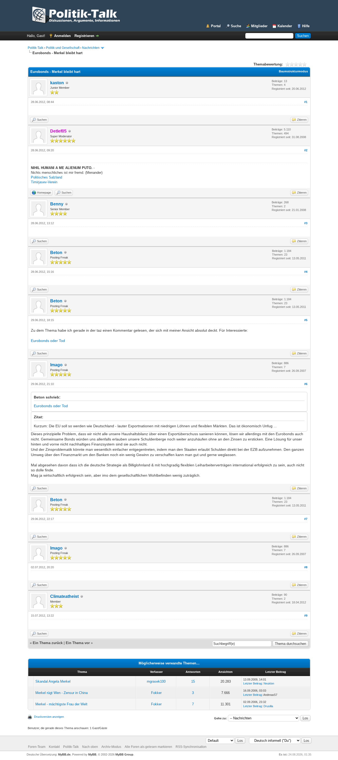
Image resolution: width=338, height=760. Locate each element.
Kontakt (54, 747)
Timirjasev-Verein (44, 182)
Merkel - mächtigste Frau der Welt (61, 704)
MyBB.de (64, 754)
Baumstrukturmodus (293, 71)
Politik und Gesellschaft (62, 48)
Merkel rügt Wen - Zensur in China (61, 693)
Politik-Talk (35, 48)
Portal (216, 26)
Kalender (285, 26)
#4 (305, 271)
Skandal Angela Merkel (53, 681)
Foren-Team (36, 747)
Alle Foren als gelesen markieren (148, 747)
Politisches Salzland (46, 177)
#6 (305, 384)
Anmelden (62, 36)
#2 (305, 150)
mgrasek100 (156, 681)
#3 (305, 223)
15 (193, 681)
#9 (305, 615)
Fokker (156, 693)
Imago (56, 365)
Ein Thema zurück (48, 643)
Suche (236, 26)
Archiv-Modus (111, 747)
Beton (56, 252)
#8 (305, 567)
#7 (305, 518)
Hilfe (305, 26)
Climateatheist (64, 596)
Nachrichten (91, 48)
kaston (57, 83)
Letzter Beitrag (252, 683)
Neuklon (269, 683)
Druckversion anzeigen (49, 716)
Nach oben (90, 747)
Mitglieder (259, 26)
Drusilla (268, 706)
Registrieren (84, 36)
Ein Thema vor (78, 643)
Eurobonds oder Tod (48, 341)
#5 (305, 320)
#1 (305, 102)
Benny (56, 204)
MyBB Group (124, 754)
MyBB (92, 754)
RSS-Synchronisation (191, 747)
